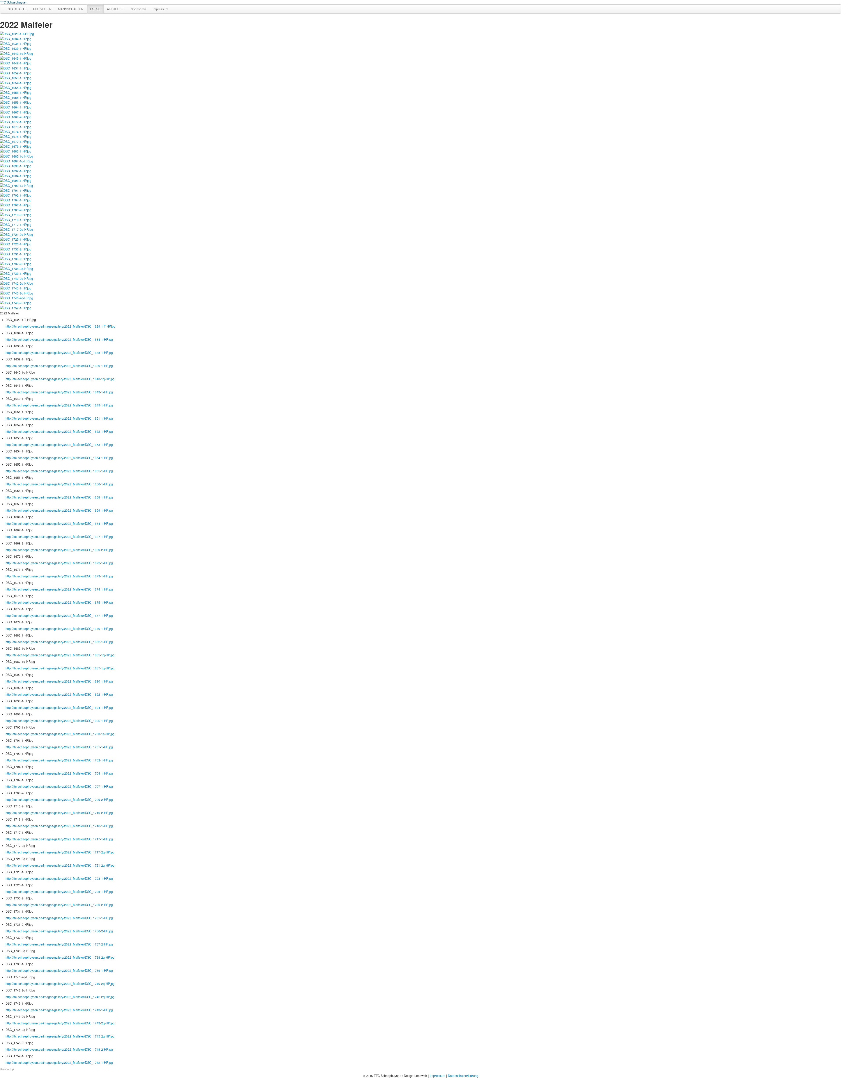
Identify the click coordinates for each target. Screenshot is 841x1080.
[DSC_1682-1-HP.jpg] (15, 151)
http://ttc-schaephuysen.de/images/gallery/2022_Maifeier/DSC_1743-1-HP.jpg (59, 1010)
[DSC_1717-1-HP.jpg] (15, 224)
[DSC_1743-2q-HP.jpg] (16, 292)
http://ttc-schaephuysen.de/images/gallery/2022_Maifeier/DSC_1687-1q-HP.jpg (60, 668)
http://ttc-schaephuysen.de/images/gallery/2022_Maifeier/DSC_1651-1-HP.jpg (59, 418)
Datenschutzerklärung (463, 1075)
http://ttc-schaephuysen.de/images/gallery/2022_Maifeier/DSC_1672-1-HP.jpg (59, 563)
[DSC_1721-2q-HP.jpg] (16, 234)
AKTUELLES (115, 9)
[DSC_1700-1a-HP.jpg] (16, 185)
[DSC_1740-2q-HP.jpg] (16, 278)
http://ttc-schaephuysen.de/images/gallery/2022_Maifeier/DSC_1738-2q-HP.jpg (60, 957)
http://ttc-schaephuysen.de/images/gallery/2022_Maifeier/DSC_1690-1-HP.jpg (59, 681)
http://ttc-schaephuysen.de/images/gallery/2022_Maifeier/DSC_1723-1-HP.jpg (59, 878)
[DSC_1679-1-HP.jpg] (15, 146)
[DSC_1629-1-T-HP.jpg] (17, 33)
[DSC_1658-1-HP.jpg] (15, 97)
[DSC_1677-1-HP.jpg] (15, 141)
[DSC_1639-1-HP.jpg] (15, 48)
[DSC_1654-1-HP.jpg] (15, 82)
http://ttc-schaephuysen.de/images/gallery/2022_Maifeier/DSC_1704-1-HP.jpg (59, 773)
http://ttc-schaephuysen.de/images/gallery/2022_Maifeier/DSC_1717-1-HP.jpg (59, 839)
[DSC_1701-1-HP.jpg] (15, 190)
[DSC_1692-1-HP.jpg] (15, 170)
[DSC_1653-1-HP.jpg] (15, 77)
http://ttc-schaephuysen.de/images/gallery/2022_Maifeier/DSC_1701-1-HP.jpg (59, 747)
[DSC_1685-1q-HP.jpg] (16, 155)
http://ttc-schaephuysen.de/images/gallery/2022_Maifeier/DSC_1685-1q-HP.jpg (60, 655)
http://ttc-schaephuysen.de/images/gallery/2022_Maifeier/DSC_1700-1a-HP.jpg (60, 734)
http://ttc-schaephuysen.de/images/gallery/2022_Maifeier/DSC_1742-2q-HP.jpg (60, 997)
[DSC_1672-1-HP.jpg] (15, 121)
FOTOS (95, 9)
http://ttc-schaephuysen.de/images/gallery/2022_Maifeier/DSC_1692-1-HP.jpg (59, 694)
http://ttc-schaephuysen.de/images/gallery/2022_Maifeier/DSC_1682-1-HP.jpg (59, 642)
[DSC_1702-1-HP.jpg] (15, 195)
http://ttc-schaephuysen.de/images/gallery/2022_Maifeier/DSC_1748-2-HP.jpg (59, 1049)
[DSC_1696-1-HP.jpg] (15, 180)
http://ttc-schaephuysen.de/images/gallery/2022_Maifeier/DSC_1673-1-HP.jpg (59, 576)
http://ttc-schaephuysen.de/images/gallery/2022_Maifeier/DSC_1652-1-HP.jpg (59, 431)
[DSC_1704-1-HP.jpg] (15, 199)
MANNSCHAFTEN (70, 9)
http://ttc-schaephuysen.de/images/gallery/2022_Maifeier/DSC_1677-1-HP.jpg (59, 615)
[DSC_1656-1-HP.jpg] (15, 92)
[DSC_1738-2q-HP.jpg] (16, 268)
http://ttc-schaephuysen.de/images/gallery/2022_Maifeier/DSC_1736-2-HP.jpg (59, 931)
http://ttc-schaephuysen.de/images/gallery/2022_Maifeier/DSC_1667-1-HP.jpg (59, 536)
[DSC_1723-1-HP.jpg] (15, 239)
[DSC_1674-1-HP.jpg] (15, 131)
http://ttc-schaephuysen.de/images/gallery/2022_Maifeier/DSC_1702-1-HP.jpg (59, 760)
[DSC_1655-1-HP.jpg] (15, 87)
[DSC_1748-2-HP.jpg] (15, 302)
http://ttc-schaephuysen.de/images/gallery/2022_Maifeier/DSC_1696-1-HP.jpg (59, 720)
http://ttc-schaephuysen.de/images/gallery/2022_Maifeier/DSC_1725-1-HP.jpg (59, 891)
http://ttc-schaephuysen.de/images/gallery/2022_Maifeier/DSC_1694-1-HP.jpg (59, 707)
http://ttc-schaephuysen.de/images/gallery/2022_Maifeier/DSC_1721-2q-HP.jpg (60, 865)
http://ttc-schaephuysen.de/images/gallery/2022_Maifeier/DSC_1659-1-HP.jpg (59, 510)
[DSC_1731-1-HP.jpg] (15, 253)
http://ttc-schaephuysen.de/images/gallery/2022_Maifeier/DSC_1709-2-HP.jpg (59, 799)
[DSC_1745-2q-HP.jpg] (16, 297)
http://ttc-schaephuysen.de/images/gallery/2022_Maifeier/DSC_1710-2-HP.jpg (59, 812)
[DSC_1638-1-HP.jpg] (15, 43)
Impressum (160, 9)
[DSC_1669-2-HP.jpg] (15, 116)
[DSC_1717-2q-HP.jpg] (16, 229)
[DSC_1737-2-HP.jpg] (15, 263)
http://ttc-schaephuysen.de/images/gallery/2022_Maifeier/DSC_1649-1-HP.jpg (59, 405)
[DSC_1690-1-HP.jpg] (15, 165)
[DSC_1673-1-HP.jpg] (15, 126)
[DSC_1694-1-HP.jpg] (15, 175)
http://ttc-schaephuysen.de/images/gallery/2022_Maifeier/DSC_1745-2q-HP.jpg (60, 1036)
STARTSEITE (17, 9)
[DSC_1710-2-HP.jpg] (15, 214)
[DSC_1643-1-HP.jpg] (15, 58)
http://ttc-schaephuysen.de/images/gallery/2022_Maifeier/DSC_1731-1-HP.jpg (59, 918)
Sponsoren (138, 9)
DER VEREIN (42, 9)
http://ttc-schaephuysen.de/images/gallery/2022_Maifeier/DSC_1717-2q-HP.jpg (60, 852)
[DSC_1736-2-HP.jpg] (15, 258)
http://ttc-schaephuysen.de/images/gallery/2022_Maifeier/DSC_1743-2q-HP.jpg (60, 1023)
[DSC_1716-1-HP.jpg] (15, 219)
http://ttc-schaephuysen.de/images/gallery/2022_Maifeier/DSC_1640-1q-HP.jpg (60, 379)
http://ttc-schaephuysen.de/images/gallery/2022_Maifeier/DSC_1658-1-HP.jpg (59, 497)
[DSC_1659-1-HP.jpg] (15, 102)
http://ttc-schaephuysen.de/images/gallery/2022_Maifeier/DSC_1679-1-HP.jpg (59, 628)
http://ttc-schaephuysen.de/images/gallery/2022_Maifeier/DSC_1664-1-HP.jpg (59, 523)
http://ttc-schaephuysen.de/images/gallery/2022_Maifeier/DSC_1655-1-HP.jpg (59, 471)
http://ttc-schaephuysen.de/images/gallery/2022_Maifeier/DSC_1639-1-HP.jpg (59, 366)
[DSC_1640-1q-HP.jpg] (16, 53)
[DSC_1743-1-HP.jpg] (15, 288)
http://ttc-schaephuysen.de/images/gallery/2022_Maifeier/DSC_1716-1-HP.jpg (59, 826)
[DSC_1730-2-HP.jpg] (15, 248)
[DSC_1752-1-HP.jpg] (15, 307)
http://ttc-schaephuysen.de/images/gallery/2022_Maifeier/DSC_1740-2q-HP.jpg (60, 983)
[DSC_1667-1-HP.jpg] (15, 111)
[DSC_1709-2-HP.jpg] (15, 209)
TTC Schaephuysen (13, 2)
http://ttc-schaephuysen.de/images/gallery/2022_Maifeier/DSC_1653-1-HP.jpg (59, 444)
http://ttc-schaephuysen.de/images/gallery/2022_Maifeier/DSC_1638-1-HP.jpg (59, 352)
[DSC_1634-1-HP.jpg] (15, 38)
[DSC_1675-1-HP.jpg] (15, 136)
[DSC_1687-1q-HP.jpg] (16, 160)
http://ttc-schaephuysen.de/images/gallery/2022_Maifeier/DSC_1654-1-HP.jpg (59, 458)
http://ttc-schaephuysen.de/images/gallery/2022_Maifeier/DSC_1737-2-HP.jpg (59, 944)
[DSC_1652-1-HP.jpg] (15, 72)
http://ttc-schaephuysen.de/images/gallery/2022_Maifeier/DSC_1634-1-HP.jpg (59, 339)
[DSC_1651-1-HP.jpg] (15, 67)
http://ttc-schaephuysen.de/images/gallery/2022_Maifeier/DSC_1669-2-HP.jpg (59, 550)
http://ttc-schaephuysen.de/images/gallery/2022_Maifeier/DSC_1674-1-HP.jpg (59, 589)
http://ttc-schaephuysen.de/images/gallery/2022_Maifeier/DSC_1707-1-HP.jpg (59, 786)
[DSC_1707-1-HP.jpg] (15, 204)
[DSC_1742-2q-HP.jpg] (16, 283)
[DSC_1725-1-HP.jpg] (15, 243)
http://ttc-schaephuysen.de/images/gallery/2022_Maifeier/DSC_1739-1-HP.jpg (59, 970)
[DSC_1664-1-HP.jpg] (15, 107)
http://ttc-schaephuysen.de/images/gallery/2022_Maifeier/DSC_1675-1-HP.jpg (59, 602)
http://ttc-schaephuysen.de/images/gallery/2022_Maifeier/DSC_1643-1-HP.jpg (59, 392)
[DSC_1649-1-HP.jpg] (15, 62)
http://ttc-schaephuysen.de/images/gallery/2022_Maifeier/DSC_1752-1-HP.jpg (59, 1062)
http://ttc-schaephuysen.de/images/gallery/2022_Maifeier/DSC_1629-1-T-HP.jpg (60, 326)
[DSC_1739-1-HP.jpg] (15, 273)
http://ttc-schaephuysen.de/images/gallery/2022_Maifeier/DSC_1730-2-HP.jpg (59, 905)
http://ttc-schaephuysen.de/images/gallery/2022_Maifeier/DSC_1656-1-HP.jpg (59, 484)
